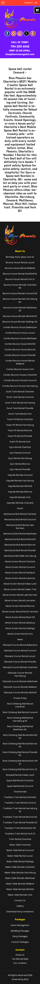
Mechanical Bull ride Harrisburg (20, 555)
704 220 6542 (20, 46)
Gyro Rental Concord (20, 452)
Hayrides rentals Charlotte (20, 502)
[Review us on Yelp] (33, 33)
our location (20, 963)
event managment (20, 925)
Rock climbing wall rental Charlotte (20, 705)
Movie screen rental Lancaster (20, 600)
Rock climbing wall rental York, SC (20, 769)
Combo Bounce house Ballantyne (20, 327)
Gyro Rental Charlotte (20, 447)
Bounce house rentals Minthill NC (20, 316)
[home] (3, 2)
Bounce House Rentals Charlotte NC (20, 286)
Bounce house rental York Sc (20, 279)
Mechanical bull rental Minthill (20, 539)
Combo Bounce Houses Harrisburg (20, 385)
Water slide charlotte (20, 844)
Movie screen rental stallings (20, 628)
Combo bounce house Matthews (20, 338)
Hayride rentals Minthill (20, 486)
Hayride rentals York (20, 497)
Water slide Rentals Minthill (20, 889)
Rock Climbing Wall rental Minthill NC (20, 737)
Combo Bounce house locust (20, 332)
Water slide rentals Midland (20, 883)
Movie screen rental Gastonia (20, 578)
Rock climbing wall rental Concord (20, 712)
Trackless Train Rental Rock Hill (20, 828)
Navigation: (28, 3)
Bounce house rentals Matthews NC (20, 309)
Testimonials (20, 791)
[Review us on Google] (13, 33)
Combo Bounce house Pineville (20, 355)
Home (20, 508)
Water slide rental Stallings (20, 861)
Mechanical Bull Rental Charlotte (20, 513)
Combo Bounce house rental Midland (20, 362)
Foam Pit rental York (20, 441)
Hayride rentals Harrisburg (20, 480)
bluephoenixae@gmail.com (20, 54)
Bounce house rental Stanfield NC (20, 273)
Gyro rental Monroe (20, 463)
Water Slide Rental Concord (20, 850)
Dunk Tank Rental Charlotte (20, 391)
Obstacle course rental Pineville (20, 661)
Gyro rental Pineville (20, 469)
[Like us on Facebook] (7, 33)
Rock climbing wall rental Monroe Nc (20, 745)
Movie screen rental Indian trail (20, 589)
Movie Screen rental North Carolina (20, 611)
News (20, 639)
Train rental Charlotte (20, 839)
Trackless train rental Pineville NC (20, 822)
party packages (20, 936)
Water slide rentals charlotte (20, 867)
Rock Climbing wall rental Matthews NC (20, 728)
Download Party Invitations (20, 911)
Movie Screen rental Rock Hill (20, 617)
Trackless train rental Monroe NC (20, 816)
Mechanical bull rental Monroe (20, 544)
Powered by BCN (20, 979)
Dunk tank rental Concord (20, 397)
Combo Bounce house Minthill (20, 343)
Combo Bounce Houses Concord (20, 380)
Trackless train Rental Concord (20, 802)
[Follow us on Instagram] (20, 33)
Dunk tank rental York (20, 413)
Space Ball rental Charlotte (20, 780)
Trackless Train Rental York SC (20, 833)
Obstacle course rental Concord (20, 650)
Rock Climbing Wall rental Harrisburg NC (20, 719)
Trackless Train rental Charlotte (20, 797)
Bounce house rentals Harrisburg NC (20, 300)
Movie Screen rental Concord (20, 567)
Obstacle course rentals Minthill (20, 692)
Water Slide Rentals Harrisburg (20, 872)
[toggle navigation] (36, 3)
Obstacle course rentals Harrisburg (20, 674)
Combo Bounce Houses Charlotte (20, 374)
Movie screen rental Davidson (20, 572)
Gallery (20, 905)
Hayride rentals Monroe (20, 491)
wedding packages (20, 930)
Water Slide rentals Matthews (20, 878)
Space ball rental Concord (20, 786)
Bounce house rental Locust (20, 262)
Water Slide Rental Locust (20, 855)
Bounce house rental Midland (20, 268)
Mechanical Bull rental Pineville (20, 550)
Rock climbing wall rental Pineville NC (20, 754)
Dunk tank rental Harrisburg (20, 402)
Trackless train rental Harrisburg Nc (20, 810)
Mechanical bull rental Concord (20, 519)
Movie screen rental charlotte (20, 561)
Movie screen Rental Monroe (20, 606)
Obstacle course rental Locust (20, 656)
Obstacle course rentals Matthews (20, 681)
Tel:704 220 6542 (20, 959)
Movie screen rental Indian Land (20, 583)
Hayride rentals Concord (20, 475)
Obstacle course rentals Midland (20, 687)
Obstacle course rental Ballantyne (20, 644)
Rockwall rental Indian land (20, 774)
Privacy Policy (20, 698)
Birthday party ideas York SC (20, 257)
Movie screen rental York (20, 633)
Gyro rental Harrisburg (20, 458)
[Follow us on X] (26, 33)
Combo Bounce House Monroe (20, 349)
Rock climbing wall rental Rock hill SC (20, 762)
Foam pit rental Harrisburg (20, 424)
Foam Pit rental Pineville (20, 436)
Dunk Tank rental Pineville (20, 408)
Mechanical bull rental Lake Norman (20, 527)
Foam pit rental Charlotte (20, 419)
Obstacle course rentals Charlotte (20, 667)
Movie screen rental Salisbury (20, 622)
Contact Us (20, 900)
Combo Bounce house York (20, 369)
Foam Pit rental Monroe (20, 430)
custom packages (20, 941)
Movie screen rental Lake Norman (20, 594)
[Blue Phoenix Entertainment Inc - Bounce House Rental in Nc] (20, 18)
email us (20, 954)
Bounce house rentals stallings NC (20, 321)
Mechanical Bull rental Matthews (20, 533)
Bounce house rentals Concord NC (20, 293)
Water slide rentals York (20, 894)
